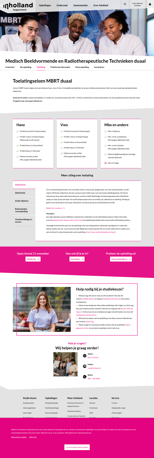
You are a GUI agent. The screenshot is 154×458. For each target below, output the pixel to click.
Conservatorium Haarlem (76, 416)
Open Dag (89, 321)
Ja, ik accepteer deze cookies (77, 447)
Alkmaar (92, 403)
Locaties (93, 398)
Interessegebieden (29, 408)
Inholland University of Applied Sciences (75, 404)
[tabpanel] (88, 211)
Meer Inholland (74, 398)
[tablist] (24, 211)
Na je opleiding (82, 67)
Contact (114, 403)
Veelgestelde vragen (118, 408)
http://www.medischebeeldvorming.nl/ (101, 232)
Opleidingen (51, 398)
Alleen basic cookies (18, 437)
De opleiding (25, 67)
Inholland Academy (74, 411)
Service (115, 398)
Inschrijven (99, 67)
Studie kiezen (29, 398)
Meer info (33, 437)
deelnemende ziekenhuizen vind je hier (67, 220)
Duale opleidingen (51, 413)
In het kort (10, 67)
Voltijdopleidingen (51, 403)
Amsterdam (93, 408)
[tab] (24, 185)
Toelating (41, 67)
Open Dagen (27, 413)
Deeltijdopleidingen (52, 408)
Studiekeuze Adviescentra (86, 315)
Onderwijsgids (117, 413)
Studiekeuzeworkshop (111, 299)
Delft (91, 413)
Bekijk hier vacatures (54, 208)
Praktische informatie (60, 67)
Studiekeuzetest (87, 299)
